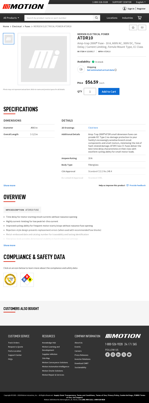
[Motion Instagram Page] (113, 354)
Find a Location (14, 351)
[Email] (142, 27)
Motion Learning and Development (51, 348)
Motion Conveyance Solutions (55, 362)
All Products (10, 17)
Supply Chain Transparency (65, 395)
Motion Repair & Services (53, 374)
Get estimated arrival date (100, 69)
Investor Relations (83, 359)
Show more (9, 185)
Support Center (121, 2)
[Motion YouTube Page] (129, 354)
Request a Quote (15, 346)
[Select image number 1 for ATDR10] (8, 38)
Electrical (17, 26)
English (139, 2)
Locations (112, 17)
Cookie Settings (126, 395)
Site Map (46, 358)
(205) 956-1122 (87, 399)
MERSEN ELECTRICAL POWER (93, 34)
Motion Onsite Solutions (52, 370)
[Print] (133, 27)
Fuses (27, 26)
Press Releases (81, 355)
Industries (127, 17)
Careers (78, 351)
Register (141, 8)
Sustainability (80, 367)
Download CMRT (81, 363)
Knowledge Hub (49, 342)
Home (6, 26)
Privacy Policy (113, 395)
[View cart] (139, 18)
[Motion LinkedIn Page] (118, 354)
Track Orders (13, 342)
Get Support (78, 397)
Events (78, 346)
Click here (93, 127)
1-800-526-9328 (100, 2)
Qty (79, 91)
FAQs (10, 359)
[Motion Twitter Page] (123, 354)
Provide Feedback (138, 185)
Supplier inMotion (49, 354)
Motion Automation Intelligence (55, 366)
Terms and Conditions (86, 395)
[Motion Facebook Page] (107, 354)
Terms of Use (101, 395)
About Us (79, 342)
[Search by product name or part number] (96, 18)
